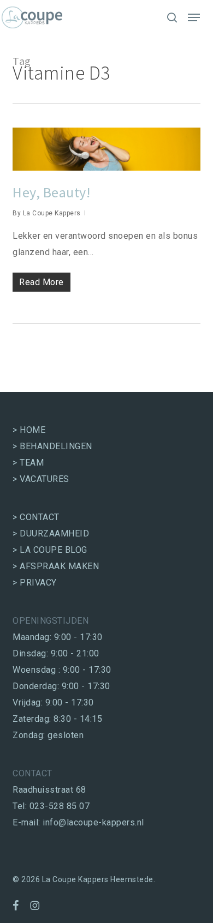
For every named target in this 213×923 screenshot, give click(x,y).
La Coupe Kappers (52, 213)
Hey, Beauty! (51, 192)
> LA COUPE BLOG (50, 550)
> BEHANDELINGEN (52, 446)
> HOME (29, 430)
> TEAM (28, 462)
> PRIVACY (35, 582)
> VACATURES (41, 479)
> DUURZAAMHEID (51, 533)
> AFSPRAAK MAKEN (56, 566)
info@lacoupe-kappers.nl (93, 822)
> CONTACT (36, 517)
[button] (194, 17)
